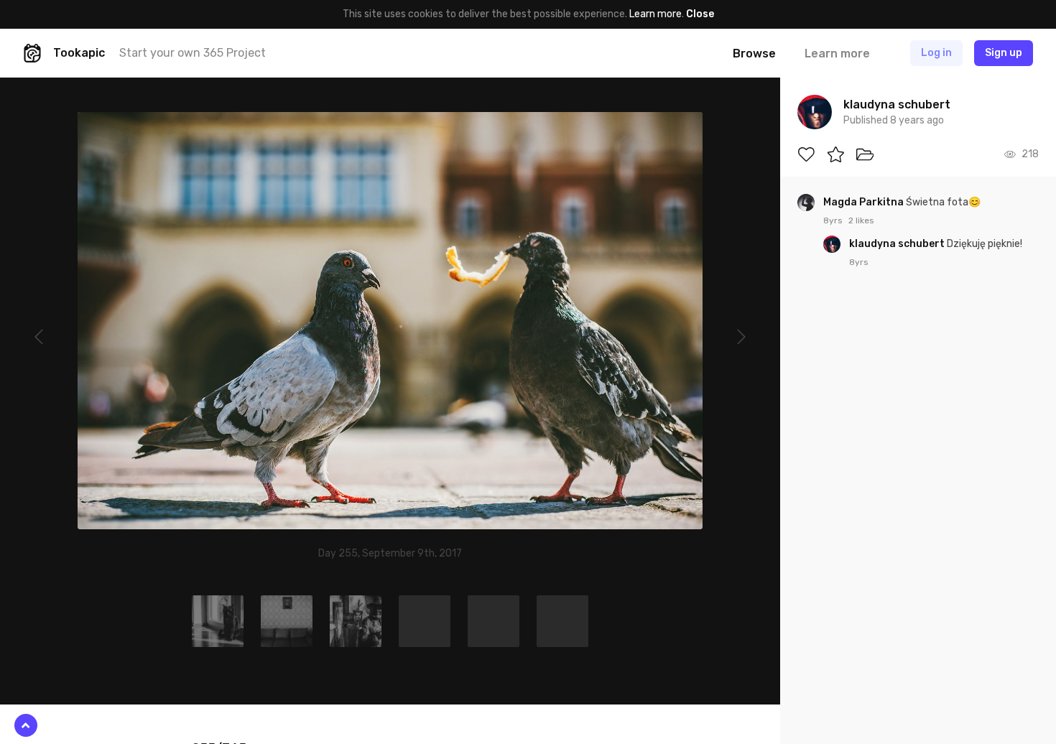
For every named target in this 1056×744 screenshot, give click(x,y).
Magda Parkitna (864, 202)
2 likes (861, 220)
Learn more (655, 14)
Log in (936, 53)
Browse (754, 53)
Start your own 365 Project (192, 53)
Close (700, 14)
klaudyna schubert (898, 244)
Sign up (1003, 53)
